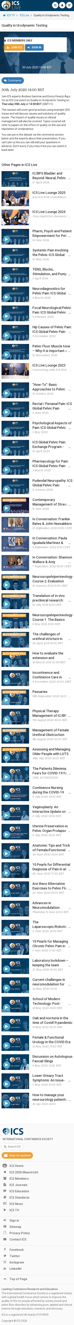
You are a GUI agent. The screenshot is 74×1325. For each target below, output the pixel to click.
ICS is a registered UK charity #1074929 (25, 1314)
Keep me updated (20, 1155)
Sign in (36, 47)
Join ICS (16, 47)
